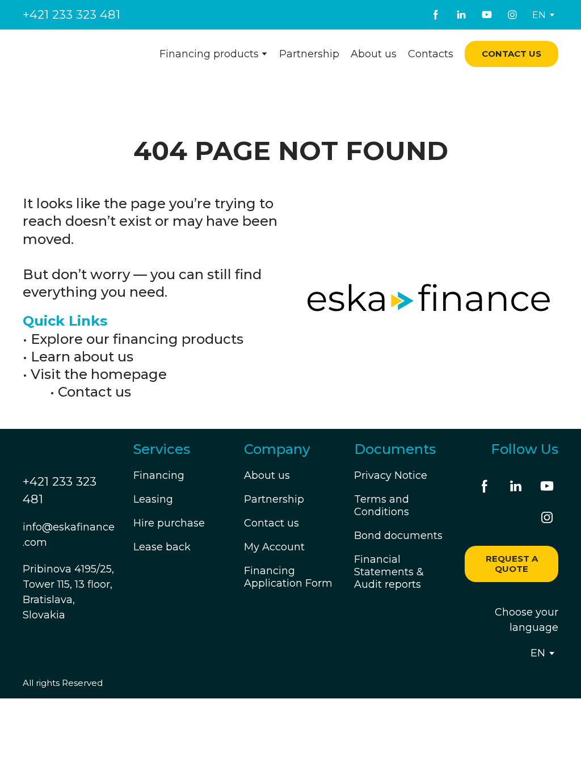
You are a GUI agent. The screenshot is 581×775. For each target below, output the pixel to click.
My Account (274, 547)
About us (374, 54)
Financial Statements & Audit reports (389, 572)
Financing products (209, 54)
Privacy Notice (390, 475)
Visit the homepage (99, 374)
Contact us (94, 392)
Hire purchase (169, 523)
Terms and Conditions (381, 505)
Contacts (430, 54)
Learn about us (82, 356)
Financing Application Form (288, 577)
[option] (539, 15)
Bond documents (398, 535)
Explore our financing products (137, 339)
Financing (158, 475)
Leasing (153, 499)
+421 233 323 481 (71, 14)
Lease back (162, 547)
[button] (435, 14)
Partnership (309, 54)
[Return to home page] (78, 53)
